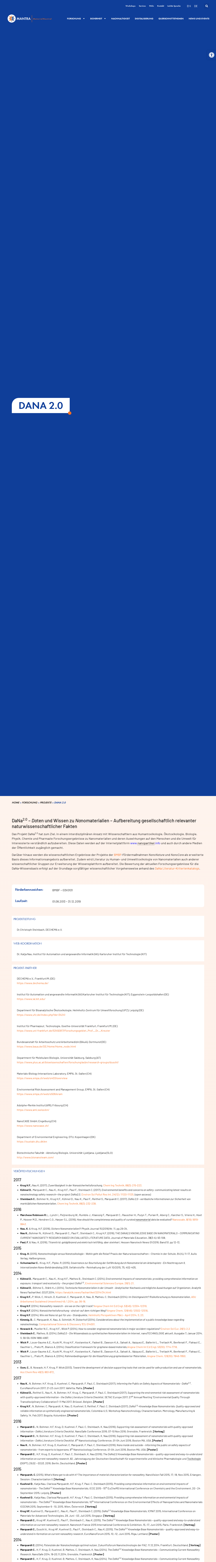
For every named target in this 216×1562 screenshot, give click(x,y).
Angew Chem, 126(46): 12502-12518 (127, 1310)
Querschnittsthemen (171, 18)
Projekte (45, 802)
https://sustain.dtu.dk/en (32, 1141)
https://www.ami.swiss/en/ (33, 1109)
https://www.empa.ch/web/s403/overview (42, 1078)
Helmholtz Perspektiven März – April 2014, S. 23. (116, 1315)
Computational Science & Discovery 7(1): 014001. (67, 1324)
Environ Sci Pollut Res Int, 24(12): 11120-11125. (108, 1194)
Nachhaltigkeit (120, 18)
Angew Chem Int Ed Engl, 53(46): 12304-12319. (120, 1306)
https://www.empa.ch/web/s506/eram (39, 1093)
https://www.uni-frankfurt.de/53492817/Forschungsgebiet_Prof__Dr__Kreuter (63, 1030)
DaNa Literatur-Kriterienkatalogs (177, 868)
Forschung (74, 18)
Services (142, 6)
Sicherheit (96, 18)
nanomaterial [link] (143, 1219)
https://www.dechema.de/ (32, 983)
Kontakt (160, 6)
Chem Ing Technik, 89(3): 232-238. (76, 1203)
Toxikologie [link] (194, 1458)
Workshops (131, 6)
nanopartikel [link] (146, 843)
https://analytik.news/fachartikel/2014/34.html (83, 1292)
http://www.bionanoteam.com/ (35, 1157)
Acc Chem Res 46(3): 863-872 (37, 1372)
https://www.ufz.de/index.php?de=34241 (41, 1014)
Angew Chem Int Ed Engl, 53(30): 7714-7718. (152, 1346)
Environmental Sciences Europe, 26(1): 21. (109, 1283)
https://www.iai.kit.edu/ (31, 998)
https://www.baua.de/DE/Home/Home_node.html (46, 1046)
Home (15, 802)
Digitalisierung (144, 18)
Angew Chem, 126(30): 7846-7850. (166, 1356)
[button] (211, 55)
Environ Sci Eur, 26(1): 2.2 (175, 1328)
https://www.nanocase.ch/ (33, 1125)
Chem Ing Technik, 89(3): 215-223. (122, 1185)
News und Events (199, 18)
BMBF (117, 855)
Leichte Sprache (174, 6)
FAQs (151, 6)
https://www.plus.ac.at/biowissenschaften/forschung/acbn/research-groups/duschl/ (68, 1062)
